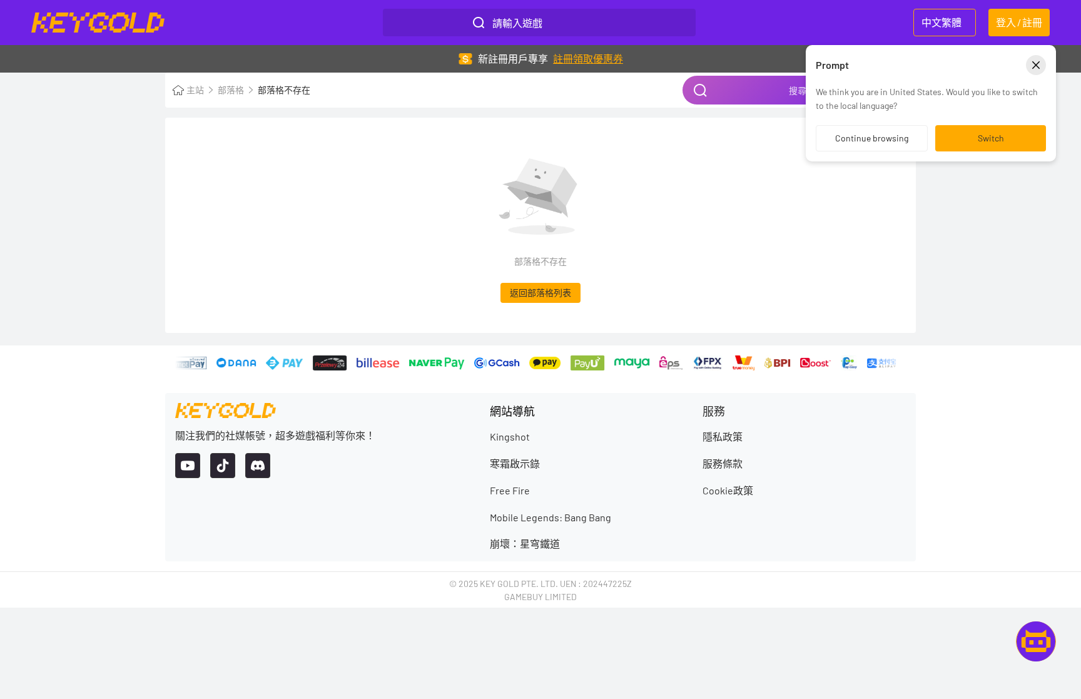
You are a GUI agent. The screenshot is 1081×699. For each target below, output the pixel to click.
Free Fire (510, 490)
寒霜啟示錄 (515, 463)
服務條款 (723, 463)
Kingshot (510, 436)
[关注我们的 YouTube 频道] (187, 465)
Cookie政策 (728, 490)
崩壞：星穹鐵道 (525, 543)
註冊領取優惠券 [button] (588, 58)
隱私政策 (723, 436)
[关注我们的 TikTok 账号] (222, 465)
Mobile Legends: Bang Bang (550, 517)
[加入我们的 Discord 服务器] (257, 465)
